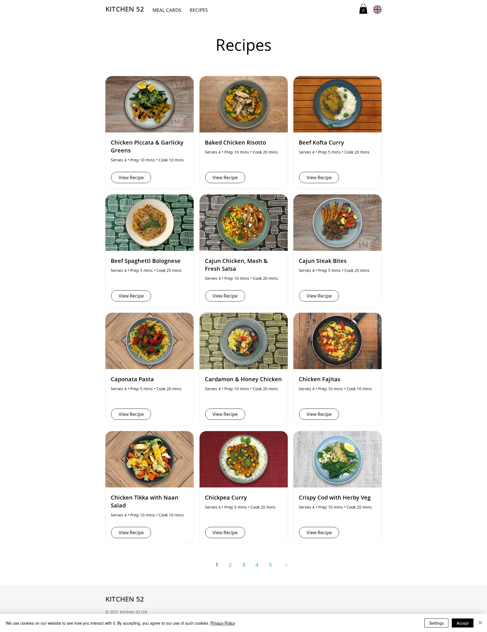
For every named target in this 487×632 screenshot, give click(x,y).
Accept (463, 623)
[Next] (286, 564)
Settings (436, 623)
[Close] (480, 622)
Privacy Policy (223, 623)
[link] (363, 9)
